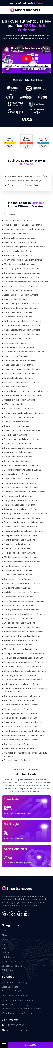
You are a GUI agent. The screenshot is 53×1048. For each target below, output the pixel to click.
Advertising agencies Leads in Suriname (22, 684)
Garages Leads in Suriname (17, 426)
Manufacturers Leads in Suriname (19, 264)
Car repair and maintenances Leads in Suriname (26, 281)
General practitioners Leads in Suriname (22, 395)
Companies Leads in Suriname (18, 452)
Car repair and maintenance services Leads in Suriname (25, 754)
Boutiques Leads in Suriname (17, 544)
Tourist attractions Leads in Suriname (21, 704)
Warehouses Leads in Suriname (18, 408)
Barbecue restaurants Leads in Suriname (23, 679)
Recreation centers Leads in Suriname (21, 382)
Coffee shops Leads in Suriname (19, 338)
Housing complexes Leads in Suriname (22, 627)
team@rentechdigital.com (19, 1030)
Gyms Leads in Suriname (15, 386)
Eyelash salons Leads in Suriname (19, 623)
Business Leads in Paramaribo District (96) (27, 176)
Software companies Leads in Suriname (22, 722)
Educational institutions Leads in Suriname (23, 470)
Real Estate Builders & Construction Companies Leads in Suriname (26, 690)
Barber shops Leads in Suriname (19, 251)
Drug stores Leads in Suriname (18, 645)
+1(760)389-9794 (15, 1025)
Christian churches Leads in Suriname (21, 592)
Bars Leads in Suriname (15, 343)
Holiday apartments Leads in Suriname (22, 610)
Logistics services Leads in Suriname (21, 487)
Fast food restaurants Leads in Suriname (22, 321)
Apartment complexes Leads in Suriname (23, 260)
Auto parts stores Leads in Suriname (20, 286)
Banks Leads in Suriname (15, 435)
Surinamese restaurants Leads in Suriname (23, 662)
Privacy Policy (9, 961)
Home (4, 931)
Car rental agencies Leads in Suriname (22, 696)
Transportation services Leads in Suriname (24, 653)
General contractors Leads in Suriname (22, 518)
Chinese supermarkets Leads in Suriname (23, 448)
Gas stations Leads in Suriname (18, 744)
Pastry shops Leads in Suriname (19, 575)
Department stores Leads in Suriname (21, 373)
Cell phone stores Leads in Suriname (21, 726)
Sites (4, 948)
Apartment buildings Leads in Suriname (22, 636)
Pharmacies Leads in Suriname (18, 709)
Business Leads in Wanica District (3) (25, 180)
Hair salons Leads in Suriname (18, 255)
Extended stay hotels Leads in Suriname (22, 439)
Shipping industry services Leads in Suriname (25, 671)
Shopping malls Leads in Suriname (20, 675)
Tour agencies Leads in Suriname (19, 553)
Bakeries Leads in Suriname (17, 760)
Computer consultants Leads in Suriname (23, 225)
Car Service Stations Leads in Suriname (22, 273)
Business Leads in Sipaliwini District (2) (25, 185)
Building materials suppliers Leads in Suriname (25, 513)
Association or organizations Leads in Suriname (26, 391)
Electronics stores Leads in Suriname (21, 295)
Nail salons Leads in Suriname (18, 588)
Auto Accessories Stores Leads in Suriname (24, 601)
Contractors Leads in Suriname (18, 570)
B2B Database (9, 970)
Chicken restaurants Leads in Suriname (22, 330)
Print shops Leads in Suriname (18, 496)
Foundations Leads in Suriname (18, 605)
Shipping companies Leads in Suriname (22, 561)
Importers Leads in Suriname (17, 566)
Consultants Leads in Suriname (18, 220)
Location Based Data (12, 966)
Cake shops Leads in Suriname (18, 365)
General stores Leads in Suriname (19, 540)
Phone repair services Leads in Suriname (23, 583)
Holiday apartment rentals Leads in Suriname (24, 614)
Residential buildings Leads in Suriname (22, 666)
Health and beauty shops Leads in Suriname (24, 229)
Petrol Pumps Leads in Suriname (19, 700)
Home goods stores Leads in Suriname (22, 369)
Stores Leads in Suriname (16, 233)
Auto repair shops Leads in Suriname (21, 739)
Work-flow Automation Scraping (17, 1013)
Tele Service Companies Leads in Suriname (24, 658)
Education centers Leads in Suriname (21, 465)
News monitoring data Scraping (17, 1000)
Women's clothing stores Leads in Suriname (24, 246)
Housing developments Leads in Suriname (23, 531)
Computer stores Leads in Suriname (20, 535)
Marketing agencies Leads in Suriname (22, 268)
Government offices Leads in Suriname (22, 430)
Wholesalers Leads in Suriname (18, 378)
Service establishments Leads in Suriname (23, 631)
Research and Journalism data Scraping (21, 1009)
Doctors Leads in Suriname (16, 421)
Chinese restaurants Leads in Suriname (22, 334)
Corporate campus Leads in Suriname (21, 478)
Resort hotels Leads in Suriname (19, 417)
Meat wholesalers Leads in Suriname (21, 649)
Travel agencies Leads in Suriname (20, 713)
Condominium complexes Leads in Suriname (24, 491)
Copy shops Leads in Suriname (18, 618)
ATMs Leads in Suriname (15, 404)
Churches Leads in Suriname (17, 548)
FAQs (4, 935)
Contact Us (38, 3)
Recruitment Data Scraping (15, 995)
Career (5, 939)
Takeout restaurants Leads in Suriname (22, 325)
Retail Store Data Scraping (15, 1004)
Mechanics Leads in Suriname (18, 290)
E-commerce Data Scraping (15, 991)
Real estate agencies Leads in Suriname (22, 303)
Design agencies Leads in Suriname (20, 500)
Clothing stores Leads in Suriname (20, 238)
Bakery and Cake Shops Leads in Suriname (24, 351)
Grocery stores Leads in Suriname (20, 360)
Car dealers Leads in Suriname (18, 456)
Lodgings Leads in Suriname (17, 474)
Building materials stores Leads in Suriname (24, 522)
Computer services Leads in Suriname (21, 509)
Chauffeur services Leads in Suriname (21, 277)
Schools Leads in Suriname (16, 461)
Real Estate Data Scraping (15, 982)
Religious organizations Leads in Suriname (23, 413)
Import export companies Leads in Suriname (24, 731)
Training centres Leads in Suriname (20, 505)
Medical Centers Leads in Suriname (20, 526)
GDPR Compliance (11, 957)
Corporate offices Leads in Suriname (21, 308)
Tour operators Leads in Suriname (20, 483)
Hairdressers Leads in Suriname (18, 596)
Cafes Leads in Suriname (15, 299)
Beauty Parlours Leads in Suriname (20, 242)
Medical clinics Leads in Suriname (19, 400)
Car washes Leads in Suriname (18, 312)
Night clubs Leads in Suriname (18, 443)
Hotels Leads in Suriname (16, 356)
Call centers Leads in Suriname (18, 579)
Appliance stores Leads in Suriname (20, 640)
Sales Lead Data (10, 987)
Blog (4, 944)
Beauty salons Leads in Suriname (19, 748)
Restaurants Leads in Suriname (18, 316)
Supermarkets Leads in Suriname (19, 347)
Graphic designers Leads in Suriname (21, 718)
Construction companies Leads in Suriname (24, 735)
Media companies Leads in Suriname (21, 557)
